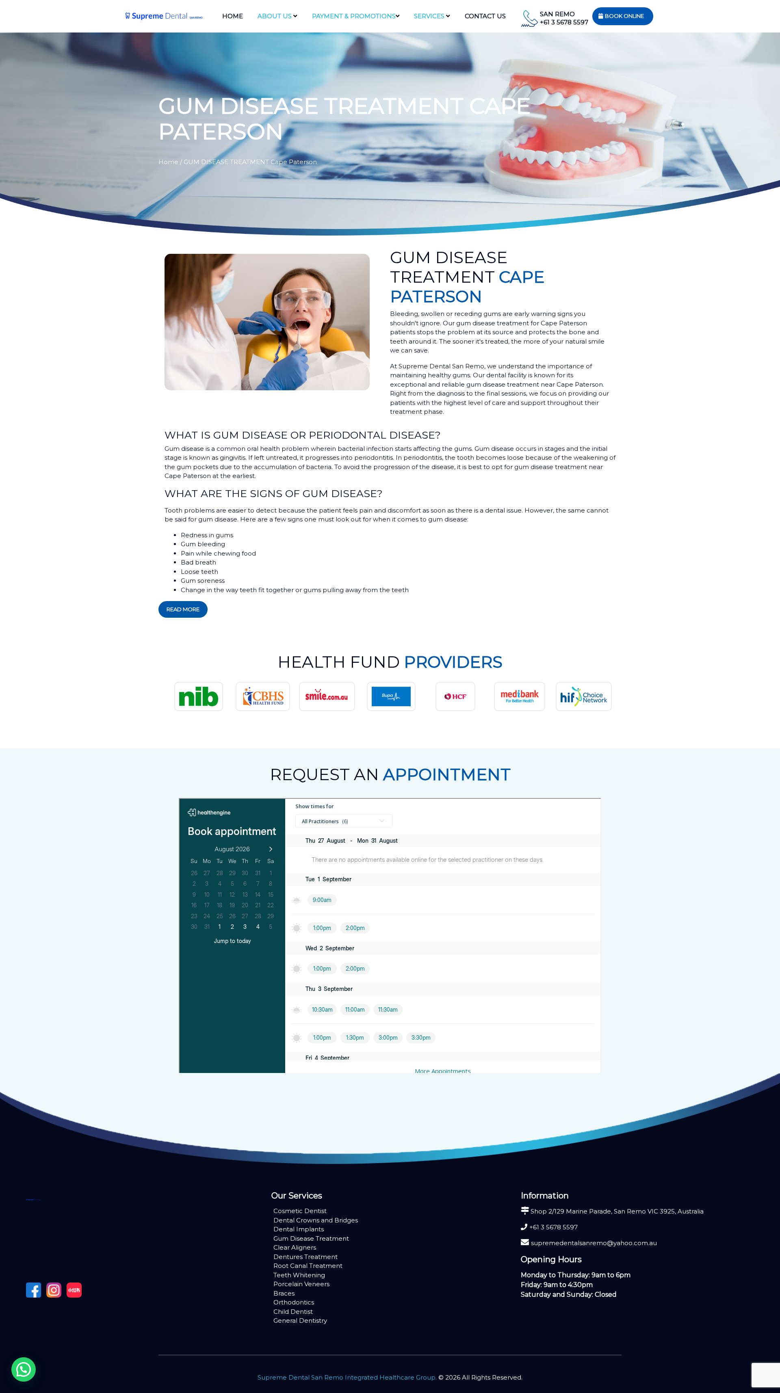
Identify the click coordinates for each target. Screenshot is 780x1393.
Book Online (624, 16)
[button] (23, 1369)
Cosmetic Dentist (300, 1211)
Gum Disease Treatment (311, 1238)
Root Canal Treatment (307, 1266)
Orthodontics (293, 1302)
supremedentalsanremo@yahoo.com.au (594, 1243)
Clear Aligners (294, 1247)
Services (430, 16)
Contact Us (485, 16)
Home (232, 16)
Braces (284, 1293)
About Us (275, 16)
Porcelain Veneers (301, 1284)
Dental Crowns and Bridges (315, 1220)
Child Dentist (293, 1311)
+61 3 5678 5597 (564, 22)
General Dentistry (300, 1320)
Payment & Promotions (354, 16)
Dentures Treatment (305, 1257)
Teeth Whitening (299, 1275)
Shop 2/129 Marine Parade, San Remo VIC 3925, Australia (616, 1211)
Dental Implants (298, 1229)
